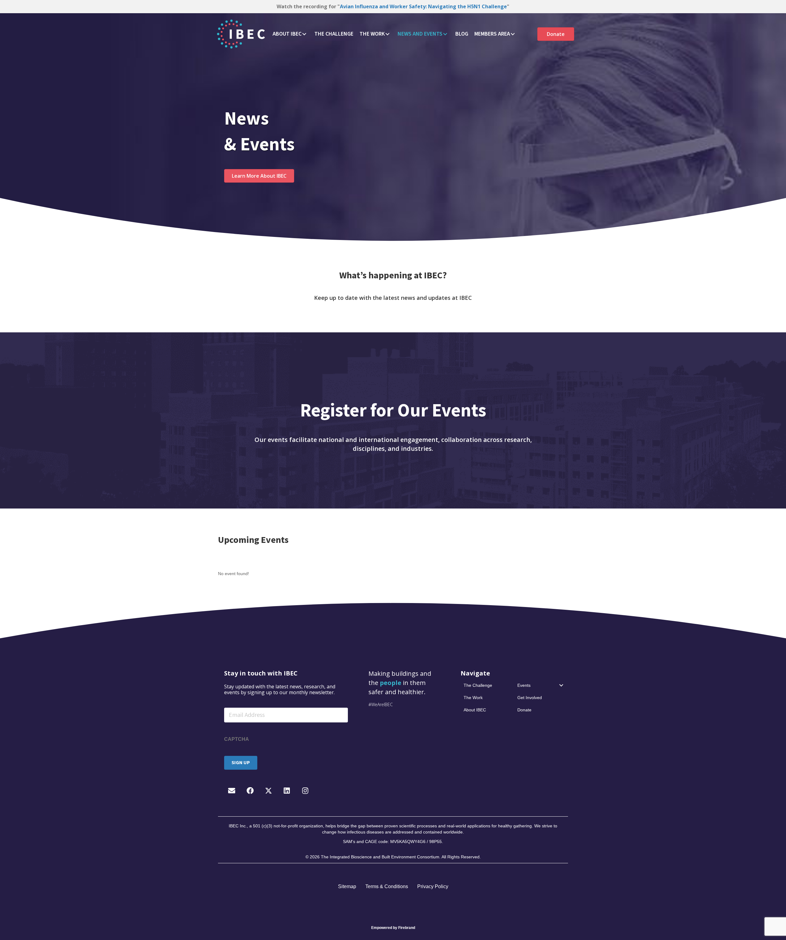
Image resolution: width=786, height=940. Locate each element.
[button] (304, 34)
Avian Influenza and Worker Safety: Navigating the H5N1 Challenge (423, 6)
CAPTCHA (236, 739)
